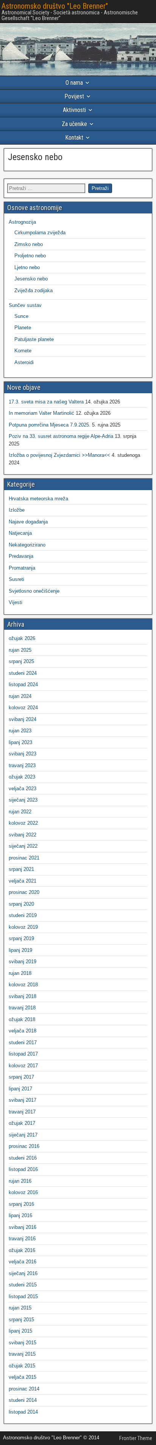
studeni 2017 (23, 1042)
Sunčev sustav (25, 305)
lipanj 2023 (20, 742)
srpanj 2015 (21, 1319)
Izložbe (17, 510)
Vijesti (15, 602)
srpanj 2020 (21, 904)
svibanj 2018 (22, 996)
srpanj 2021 (21, 869)
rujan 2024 (20, 696)
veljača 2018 (22, 1031)
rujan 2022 (20, 811)
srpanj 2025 (21, 661)
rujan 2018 (20, 973)
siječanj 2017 (23, 1135)
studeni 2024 (23, 673)
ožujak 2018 (22, 1019)
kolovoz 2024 (23, 707)
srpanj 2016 (21, 1204)
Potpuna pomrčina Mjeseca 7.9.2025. (49, 425)
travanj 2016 (22, 1238)
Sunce (21, 316)
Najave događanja (28, 522)
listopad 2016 (23, 1169)
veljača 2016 (22, 1261)
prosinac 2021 (24, 858)
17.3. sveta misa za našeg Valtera (46, 402)
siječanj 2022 (23, 846)
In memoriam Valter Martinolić (41, 413)
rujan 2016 (20, 1181)
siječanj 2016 (23, 1273)
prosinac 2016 (24, 1146)
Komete (22, 350)
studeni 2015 (23, 1285)
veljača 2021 (22, 881)
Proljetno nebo (30, 255)
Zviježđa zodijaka (33, 290)
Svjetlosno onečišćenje (34, 591)
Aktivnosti (74, 110)
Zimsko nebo (28, 244)
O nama (74, 82)
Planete (22, 327)
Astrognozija (22, 222)
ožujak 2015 (22, 1366)
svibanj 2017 (22, 1100)
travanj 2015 (22, 1354)
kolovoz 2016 (23, 1192)
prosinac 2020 (24, 892)
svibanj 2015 (22, 1342)
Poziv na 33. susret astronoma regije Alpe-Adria (61, 436)
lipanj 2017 (20, 1089)
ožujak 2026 (22, 638)
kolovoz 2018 (23, 984)
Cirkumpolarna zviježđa (40, 232)
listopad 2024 (23, 684)
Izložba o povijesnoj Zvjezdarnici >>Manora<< (59, 455)
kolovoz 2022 (23, 823)
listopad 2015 (23, 1296)
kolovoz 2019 (23, 927)
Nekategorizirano (27, 545)
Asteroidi (24, 362)
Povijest (74, 96)
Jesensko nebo (35, 157)
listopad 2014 (23, 1412)
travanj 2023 (22, 765)
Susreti (16, 579)
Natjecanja (20, 533)
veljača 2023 (22, 788)
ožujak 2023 (22, 777)
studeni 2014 (23, 1400)
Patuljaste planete (34, 339)
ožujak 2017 (22, 1123)
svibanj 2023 (22, 754)
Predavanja (21, 556)
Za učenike (74, 124)
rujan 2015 (20, 1308)
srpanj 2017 (21, 1077)
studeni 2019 (23, 915)
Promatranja (22, 568)
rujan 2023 (20, 730)
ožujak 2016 (22, 1250)
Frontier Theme (135, 1438)
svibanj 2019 (22, 961)
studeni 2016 (23, 1158)
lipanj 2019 (20, 950)
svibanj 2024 (22, 719)
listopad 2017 (23, 1054)
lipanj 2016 (20, 1215)
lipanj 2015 (20, 1331)
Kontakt (74, 137)
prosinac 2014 (24, 1389)
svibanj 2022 (22, 835)
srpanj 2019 (21, 938)
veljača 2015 (22, 1377)
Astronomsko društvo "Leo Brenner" (55, 6)
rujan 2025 (20, 650)
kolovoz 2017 (23, 1065)
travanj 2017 (22, 1112)
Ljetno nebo (27, 267)
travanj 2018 (22, 1008)
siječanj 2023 (23, 800)
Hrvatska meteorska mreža (38, 498)
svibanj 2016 (22, 1227)
